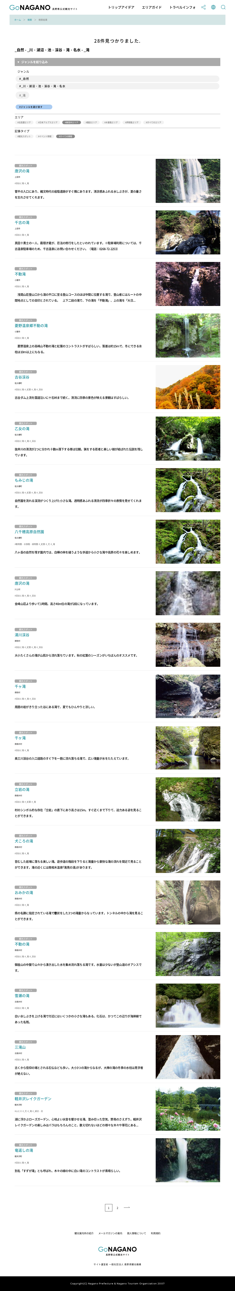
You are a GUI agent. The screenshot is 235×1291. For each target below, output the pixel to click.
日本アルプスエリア (48, 122)
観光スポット (25, 136)
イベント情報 (45, 136)
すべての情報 (66, 136)
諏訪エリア (92, 122)
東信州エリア (72, 122)
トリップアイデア (121, 7)
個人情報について (136, 1233)
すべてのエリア (154, 122)
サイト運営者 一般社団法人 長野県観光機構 (117, 1264)
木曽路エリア (112, 122)
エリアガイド (152, 7)
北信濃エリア (25, 122)
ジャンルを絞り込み (34, 62)
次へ (127, 1207)
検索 (30, 19)
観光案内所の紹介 (84, 1233)
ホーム (17, 19)
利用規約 (155, 1233)
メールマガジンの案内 (110, 1233)
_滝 (23, 95)
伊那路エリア (132, 122)
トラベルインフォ (182, 7)
